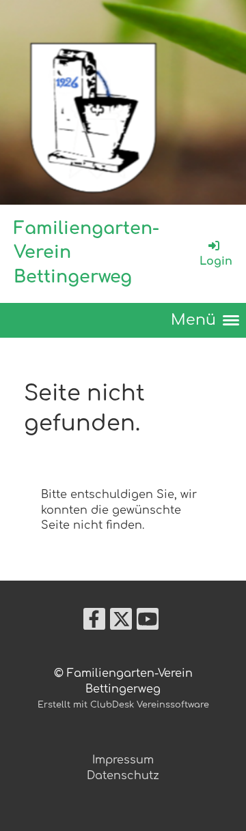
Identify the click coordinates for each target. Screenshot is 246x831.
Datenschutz (123, 776)
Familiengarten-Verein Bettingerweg (86, 253)
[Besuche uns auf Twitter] (121, 623)
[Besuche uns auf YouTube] (148, 623)
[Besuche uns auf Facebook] (94, 623)
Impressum (123, 760)
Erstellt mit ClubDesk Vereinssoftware (123, 705)
